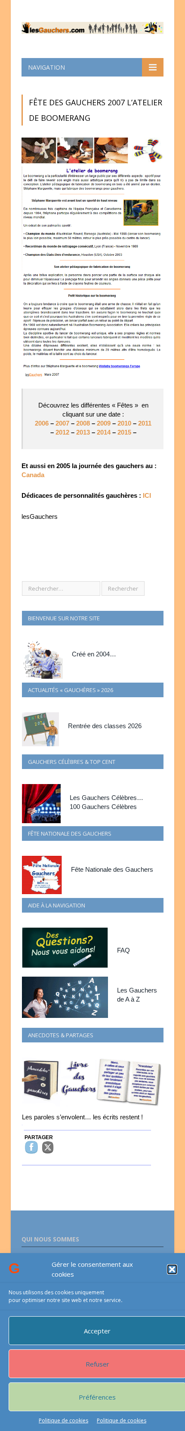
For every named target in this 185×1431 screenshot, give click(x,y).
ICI (147, 495)
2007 (61, 423)
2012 (63, 432)
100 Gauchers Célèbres (103, 806)
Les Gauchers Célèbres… (106, 797)
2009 (104, 423)
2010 (125, 423)
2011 (144, 423)
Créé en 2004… (94, 654)
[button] (172, 1269)
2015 (125, 432)
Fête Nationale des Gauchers (112, 869)
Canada (33, 474)
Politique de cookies (63, 1420)
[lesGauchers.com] (92, 26)
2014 (104, 432)
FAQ (123, 950)
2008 (84, 423)
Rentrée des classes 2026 (105, 725)
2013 (83, 432)
